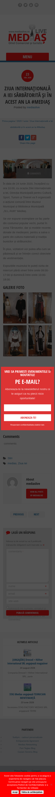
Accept (15, 792)
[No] (51, 784)
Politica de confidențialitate (32, 792)
